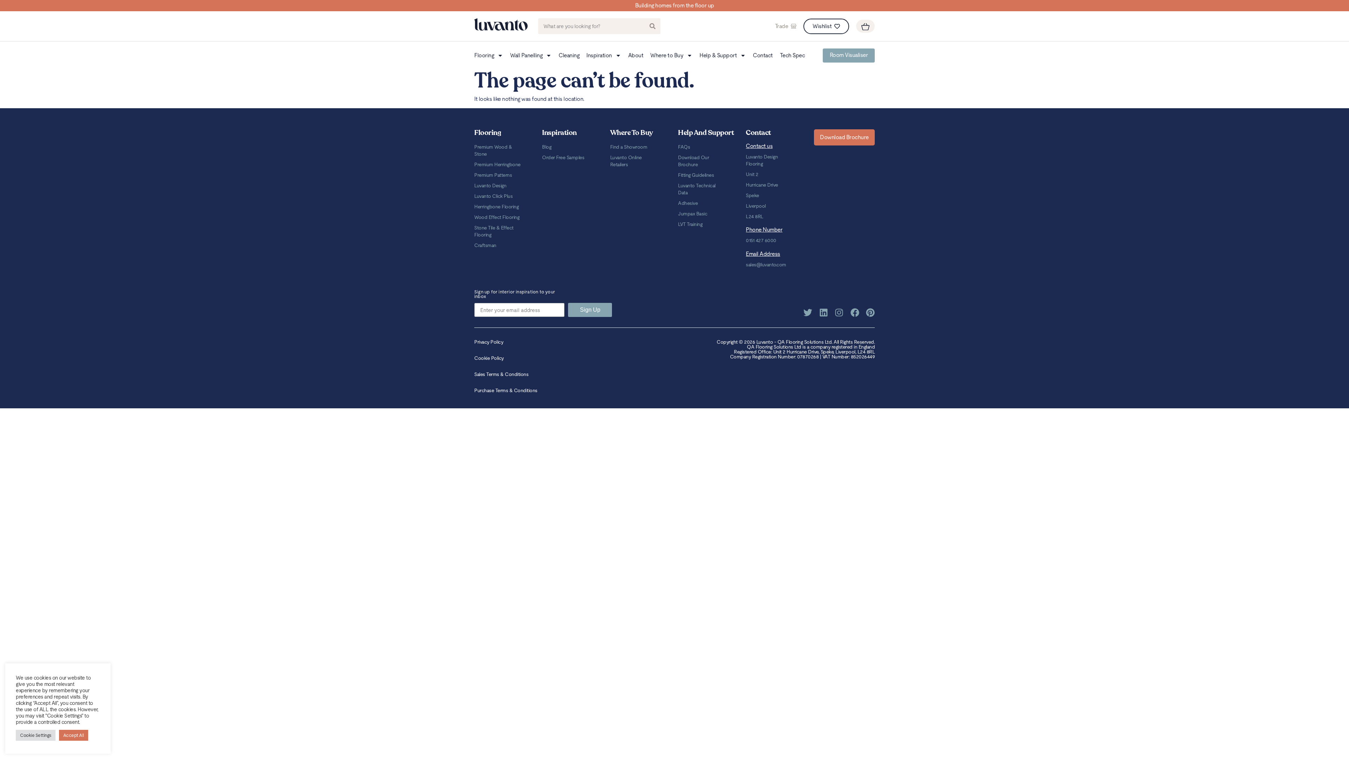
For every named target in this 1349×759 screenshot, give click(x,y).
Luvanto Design (490, 185)
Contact (763, 55)
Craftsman (485, 245)
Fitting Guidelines (696, 175)
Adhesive (688, 203)
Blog (546, 147)
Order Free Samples (563, 157)
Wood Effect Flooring (496, 217)
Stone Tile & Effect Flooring (494, 231)
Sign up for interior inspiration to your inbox (514, 294)
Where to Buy (666, 55)
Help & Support (718, 55)
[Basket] (865, 26)
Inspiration (599, 55)
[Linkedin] (823, 312)
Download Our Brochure (693, 161)
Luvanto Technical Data (697, 189)
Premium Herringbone (497, 164)
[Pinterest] (870, 312)
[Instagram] (839, 312)
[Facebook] (855, 312)
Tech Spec (792, 55)
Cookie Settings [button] (35, 735)
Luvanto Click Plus (493, 196)
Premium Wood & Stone (493, 150)
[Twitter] (807, 312)
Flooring (484, 55)
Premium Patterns (493, 175)
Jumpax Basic (692, 213)
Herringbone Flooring (496, 206)
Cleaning (569, 55)
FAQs (684, 147)
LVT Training (690, 224)
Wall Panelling (526, 55)
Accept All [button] (73, 735)
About (636, 55)
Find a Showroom (628, 147)
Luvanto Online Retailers (626, 161)
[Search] (652, 26)
